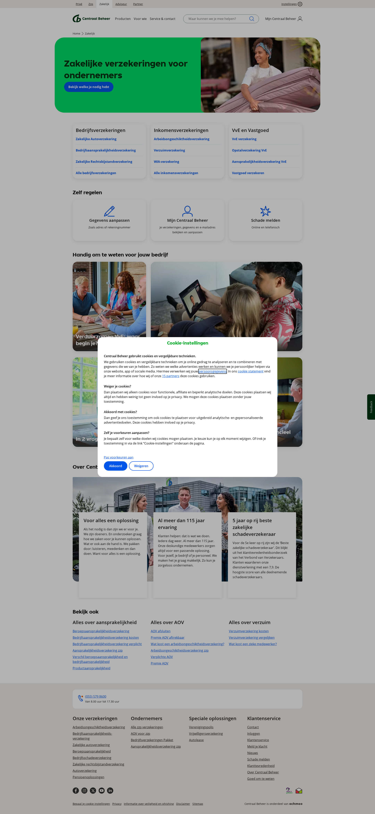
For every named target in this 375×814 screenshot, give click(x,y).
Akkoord (115, 466)
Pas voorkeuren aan (118, 457)
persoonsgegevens (213, 371)
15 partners (170, 376)
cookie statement (250, 371)
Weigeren (141, 466)
